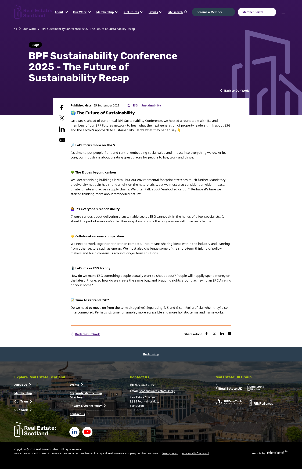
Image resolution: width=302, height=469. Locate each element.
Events (153, 12)
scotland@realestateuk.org (157, 391)
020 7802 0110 (144, 385)
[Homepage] (33, 12)
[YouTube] (87, 432)
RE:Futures (131, 12)
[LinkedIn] (74, 432)
